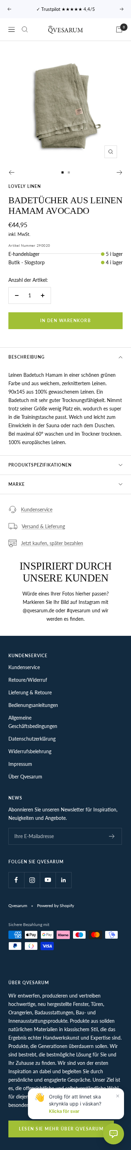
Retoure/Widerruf (27, 680)
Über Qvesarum (25, 777)
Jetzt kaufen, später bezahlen (52, 543)
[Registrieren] (112, 836)
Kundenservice (36, 509)
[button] (113, 1133)
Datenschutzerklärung (32, 739)
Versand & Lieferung (43, 526)
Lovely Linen (24, 186)
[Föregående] (11, 172)
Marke (16, 484)
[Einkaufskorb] (119, 29)
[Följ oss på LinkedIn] (63, 880)
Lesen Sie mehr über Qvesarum (61, 1128)
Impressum (20, 764)
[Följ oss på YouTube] (48, 880)
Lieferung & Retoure (30, 692)
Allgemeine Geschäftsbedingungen (32, 722)
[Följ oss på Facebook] (16, 880)
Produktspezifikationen (40, 465)
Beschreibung (26, 357)
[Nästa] (120, 172)
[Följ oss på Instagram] (32, 880)
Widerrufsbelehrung (29, 751)
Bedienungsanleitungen (33, 705)
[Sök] (25, 29)
